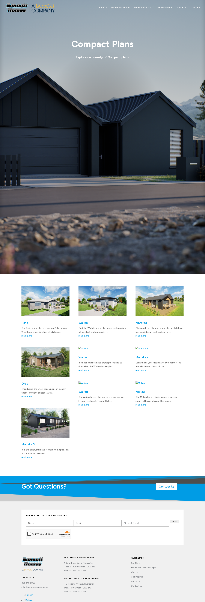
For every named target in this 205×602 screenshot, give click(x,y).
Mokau (140, 392)
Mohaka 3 (28, 444)
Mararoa (141, 323)
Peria (24, 323)
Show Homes (141, 7)
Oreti (24, 383)
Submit (174, 521)
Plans (101, 7)
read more (26, 335)
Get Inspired (163, 7)
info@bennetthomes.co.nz (34, 587)
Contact (195, 7)
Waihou (83, 357)
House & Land (119, 7)
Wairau (83, 392)
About (180, 7)
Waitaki (83, 323)
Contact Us (166, 486)
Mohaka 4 (142, 357)
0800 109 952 (28, 583)
